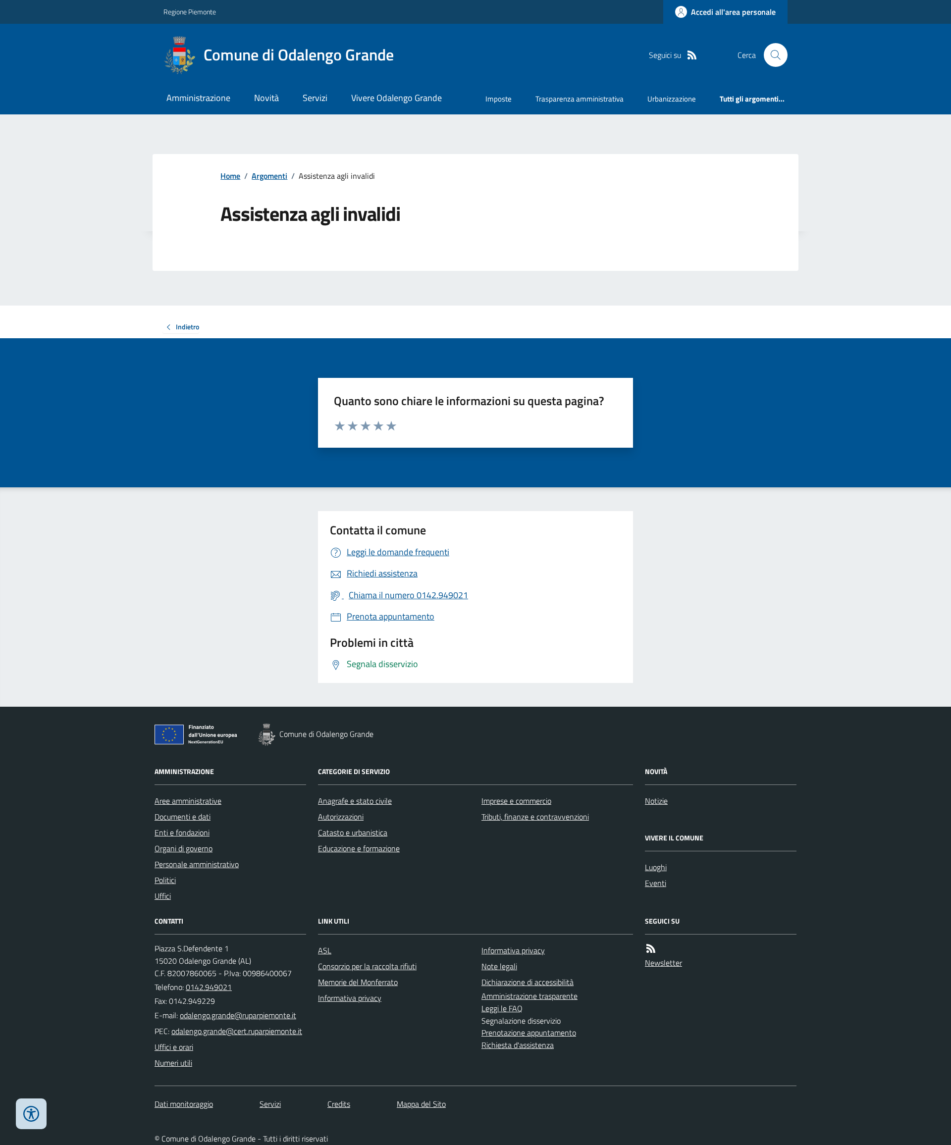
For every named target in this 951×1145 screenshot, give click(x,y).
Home (230, 176)
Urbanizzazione (671, 98)
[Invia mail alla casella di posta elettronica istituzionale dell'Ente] (238, 1015)
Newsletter (663, 963)
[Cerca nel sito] (772, 55)
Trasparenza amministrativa (579, 98)
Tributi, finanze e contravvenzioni (535, 817)
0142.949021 (209, 987)
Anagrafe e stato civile (355, 801)
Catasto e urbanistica (352, 832)
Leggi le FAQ (502, 1008)
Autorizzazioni (341, 817)
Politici (165, 880)
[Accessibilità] (31, 1114)
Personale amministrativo (197, 864)
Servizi (315, 97)
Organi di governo (183, 848)
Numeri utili (173, 1063)
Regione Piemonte (189, 11)
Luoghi (656, 867)
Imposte (498, 98)
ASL (324, 950)
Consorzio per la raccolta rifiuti (367, 966)
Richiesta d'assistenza (517, 1045)
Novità (266, 97)
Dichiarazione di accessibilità (527, 982)
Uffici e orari (174, 1047)
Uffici (163, 896)
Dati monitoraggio (184, 1104)
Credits (338, 1104)
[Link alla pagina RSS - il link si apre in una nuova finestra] (692, 55)
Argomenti (269, 176)
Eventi (655, 883)
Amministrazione (198, 97)
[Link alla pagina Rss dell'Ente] (651, 948)
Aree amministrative (188, 801)
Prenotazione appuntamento (528, 1033)
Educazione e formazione (359, 848)
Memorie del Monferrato (358, 982)
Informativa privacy (349, 998)
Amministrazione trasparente (529, 996)
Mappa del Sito (421, 1104)
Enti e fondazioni (182, 832)
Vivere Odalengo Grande (396, 97)
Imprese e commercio (516, 801)
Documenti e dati (183, 817)
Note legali (499, 966)
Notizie (656, 801)
